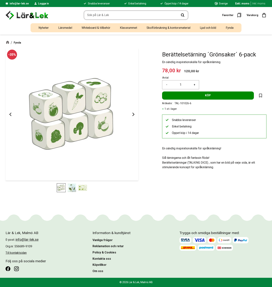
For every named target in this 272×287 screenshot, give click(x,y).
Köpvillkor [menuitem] (100, 265)
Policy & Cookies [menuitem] (104, 252)
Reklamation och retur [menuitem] (108, 246)
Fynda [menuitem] (230, 28)
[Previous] (11, 114)
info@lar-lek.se (19, 3)
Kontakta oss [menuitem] (102, 258)
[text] (171, 70)
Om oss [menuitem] (98, 271)
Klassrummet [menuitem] (128, 28)
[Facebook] (8, 268)
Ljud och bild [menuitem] (208, 28)
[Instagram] (16, 268)
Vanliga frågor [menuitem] (103, 240)
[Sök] (182, 15)
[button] (233, 15)
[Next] (133, 114)
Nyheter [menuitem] (43, 28)
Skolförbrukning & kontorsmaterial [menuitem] (168, 28)
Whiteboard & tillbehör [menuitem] (96, 28)
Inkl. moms (258, 3)
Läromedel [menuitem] (65, 28)
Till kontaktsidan (16, 253)
